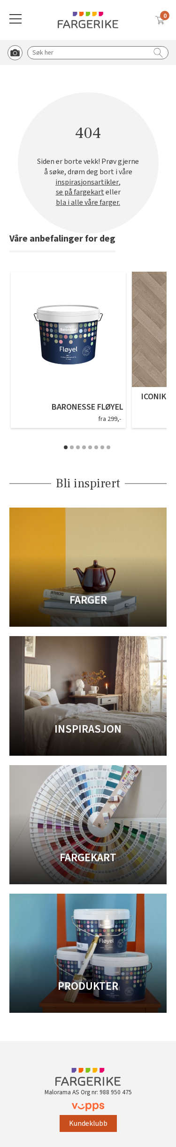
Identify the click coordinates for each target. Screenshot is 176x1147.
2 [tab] (72, 447)
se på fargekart (80, 192)
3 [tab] (78, 447)
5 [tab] (90, 447)
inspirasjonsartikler (87, 182)
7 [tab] (102, 447)
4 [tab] (84, 447)
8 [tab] (108, 447)
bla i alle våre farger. (88, 203)
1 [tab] (66, 447)
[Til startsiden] (88, 20)
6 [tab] (96, 447)
